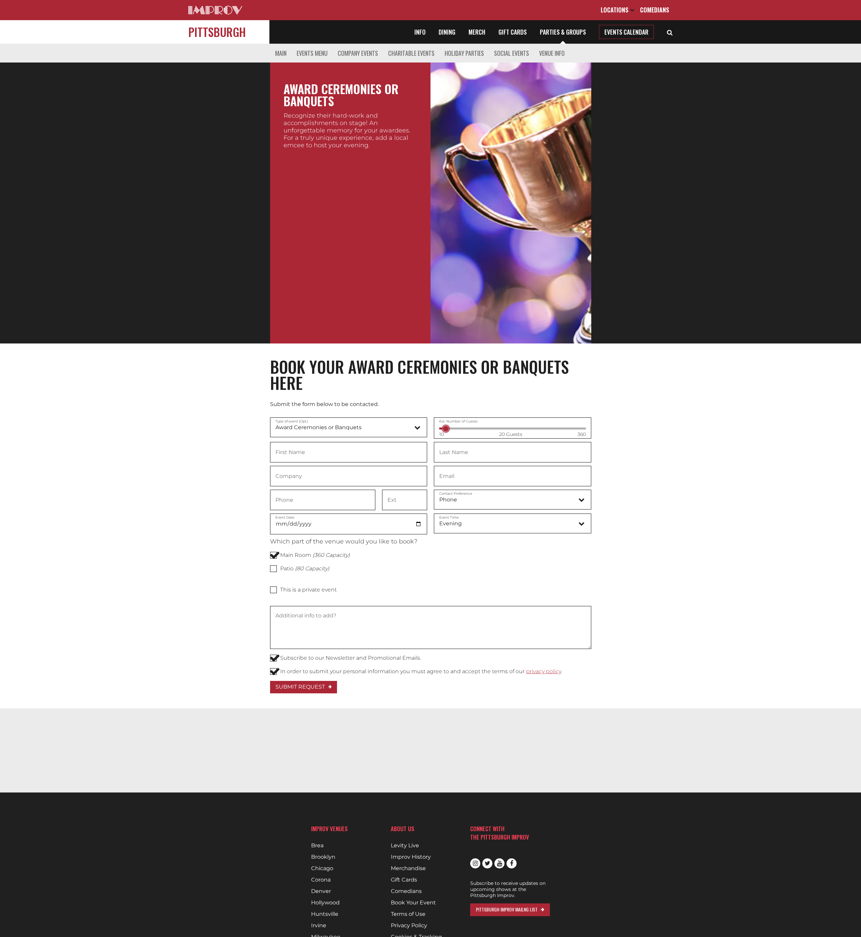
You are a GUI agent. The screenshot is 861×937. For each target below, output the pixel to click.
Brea (317, 845)
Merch (477, 32)
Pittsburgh (217, 31)
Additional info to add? (305, 615)
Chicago (322, 868)
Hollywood (325, 902)
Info (419, 32)
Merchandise (408, 868)
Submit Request (300, 687)
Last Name (453, 451)
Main (281, 53)
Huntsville (324, 914)
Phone (284, 499)
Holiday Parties (464, 53)
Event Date (284, 517)
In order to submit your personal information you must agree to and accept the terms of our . (421, 671)
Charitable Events (411, 53)
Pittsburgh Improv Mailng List (506, 909)
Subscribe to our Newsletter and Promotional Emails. (350, 658)
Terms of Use (408, 914)
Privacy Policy (409, 925)
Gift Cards (512, 32)
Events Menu (312, 53)
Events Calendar (626, 32)
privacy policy (543, 671)
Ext (391, 499)
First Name (290, 451)
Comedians (654, 9)
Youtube (499, 863)
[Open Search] (670, 32)
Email (446, 475)
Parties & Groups (563, 32)
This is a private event (308, 589)
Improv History (411, 857)
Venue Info (552, 53)
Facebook (512, 863)
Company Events (358, 53)
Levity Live (405, 845)
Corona (321, 880)
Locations (615, 9)
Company (288, 475)
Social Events (511, 53)
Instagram (475, 863)
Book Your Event (413, 902)
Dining (447, 32)
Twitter (487, 863)
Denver (321, 891)
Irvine (318, 925)
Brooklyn (323, 857)
